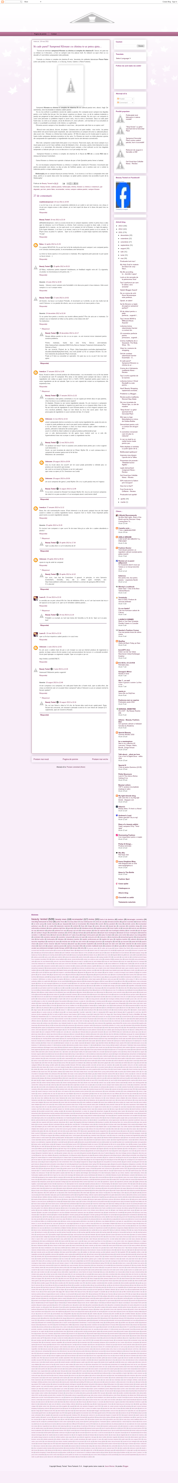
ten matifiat (99, 1005)
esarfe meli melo (58, 1131)
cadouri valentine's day (120, 1060)
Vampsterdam (42, 1016)
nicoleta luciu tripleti (58, 1265)
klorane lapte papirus (96, 1199)
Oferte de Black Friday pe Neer (129, 643)
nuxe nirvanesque (96, 988)
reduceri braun (129, 1351)
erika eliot (48, 1131)
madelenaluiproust (46, 202)
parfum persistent (77, 990)
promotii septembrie (77, 1335)
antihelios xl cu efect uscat (115, 1025)
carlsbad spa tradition (92, 1062)
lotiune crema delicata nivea (137, 1221)
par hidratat (60, 1302)
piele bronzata (134, 990)
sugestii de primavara (88, 1003)
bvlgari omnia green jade (90, 935)
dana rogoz (115, 1109)
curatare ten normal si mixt (65, 966)
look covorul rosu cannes (77, 1219)
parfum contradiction (115, 1305)
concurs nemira (126, 1084)
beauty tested (45, 187)
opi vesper (133, 1294)
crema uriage (35, 1106)
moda (33, 1258)
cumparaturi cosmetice (49, 966)
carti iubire (142, 1062)
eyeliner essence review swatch (40, 1137)
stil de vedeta (49, 926)
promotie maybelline (87, 944)
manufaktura (75, 1236)
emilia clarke (114, 1129)
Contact (54, 34)
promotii (99, 944)
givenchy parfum (117, 1164)
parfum (49, 930)
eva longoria (48, 1135)
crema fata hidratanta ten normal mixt (42, 963)
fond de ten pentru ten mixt (90, 1146)
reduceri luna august (95, 1355)
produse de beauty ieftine (111, 1324)
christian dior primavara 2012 (52, 1073)
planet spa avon (84, 1316)
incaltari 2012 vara (117, 1179)
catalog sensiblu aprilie (51, 1065)
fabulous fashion (108, 1137)
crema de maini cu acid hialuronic (81, 1095)
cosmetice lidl (108, 959)
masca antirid (65, 1241)
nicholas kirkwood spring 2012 (98, 1263)
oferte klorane (109, 1280)
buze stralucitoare (98, 1054)
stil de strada (76, 1003)
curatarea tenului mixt (103, 1109)
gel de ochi (126, 1159)
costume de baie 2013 (129, 1089)
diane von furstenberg (66, 1117)
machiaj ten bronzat (118, 1232)
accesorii (81, 1016)
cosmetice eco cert (114, 1087)
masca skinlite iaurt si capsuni (75, 1247)
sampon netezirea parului (98, 1001)
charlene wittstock (58, 1071)
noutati (66, 988)
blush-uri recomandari (79, 924)
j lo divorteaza (98, 1188)
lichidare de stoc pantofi (59, 981)
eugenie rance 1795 (37, 1135)
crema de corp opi (99, 1093)
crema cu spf (41, 1093)
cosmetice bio (76, 1087)
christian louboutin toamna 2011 (106, 1073)
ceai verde (116, 957)
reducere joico (74, 1346)
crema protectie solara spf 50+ (114, 1104)
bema (143, 1038)
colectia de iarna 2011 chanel (93, 1080)
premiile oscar (124, 1322)
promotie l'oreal (128, 1329)
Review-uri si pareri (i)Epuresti (126, 562)
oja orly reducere (115, 1285)
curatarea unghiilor (91, 966)
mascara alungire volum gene (136, 1247)
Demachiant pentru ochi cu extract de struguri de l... (129, 426)
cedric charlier (143, 1067)
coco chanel (143, 1078)
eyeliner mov (72, 1137)
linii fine (47, 1217)
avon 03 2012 (68, 1029)
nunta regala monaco (56, 1272)
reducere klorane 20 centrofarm (102, 1346)
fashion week (57, 1142)
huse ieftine (76, 1177)
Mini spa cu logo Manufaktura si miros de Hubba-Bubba (129, 419)
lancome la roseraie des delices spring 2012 (122, 1208)
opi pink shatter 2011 (83, 1294)
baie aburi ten (110, 1034)
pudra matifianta (117, 1338)
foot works (40, 939)
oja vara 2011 (143, 1285)
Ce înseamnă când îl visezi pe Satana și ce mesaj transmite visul (129, 567)
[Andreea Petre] (123, 207)
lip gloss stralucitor (77, 981)
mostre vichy (125, 1258)
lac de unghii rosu (89, 1205)
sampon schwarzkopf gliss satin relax (118, 1001)
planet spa (73, 944)
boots (108, 1049)
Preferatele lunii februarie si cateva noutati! (133, 117)
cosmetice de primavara (99, 1087)
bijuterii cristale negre (93, 1043)
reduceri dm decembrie (97, 1353)
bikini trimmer (104, 1043)
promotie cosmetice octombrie (39, 1329)
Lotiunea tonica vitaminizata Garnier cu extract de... (128, 328)
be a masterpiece (125, 741)
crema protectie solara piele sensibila (93, 1104)
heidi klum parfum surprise (57, 1172)
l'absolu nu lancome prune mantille (41, 1201)
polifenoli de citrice (48, 1318)
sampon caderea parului (79, 189)
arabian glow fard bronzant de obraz (87, 1027)
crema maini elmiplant (37, 1102)
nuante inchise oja (120, 1269)
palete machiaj (123, 1298)
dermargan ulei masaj (105, 1115)
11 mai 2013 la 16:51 (66, 442)
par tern (43, 189)
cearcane (122, 926)
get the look (65, 1164)
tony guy (53, 1007)
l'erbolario (65, 1201)
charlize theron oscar (85, 1071)
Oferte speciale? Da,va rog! (128, 817)
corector (41, 1087)
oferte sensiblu (128, 1280)
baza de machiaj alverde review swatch (49, 1038)
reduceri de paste (84, 1353)
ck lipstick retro (100, 1076)
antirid (35, 952)
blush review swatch (68, 1049)
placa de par (54, 1316)
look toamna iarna (123, 1219)
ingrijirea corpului (36, 1183)
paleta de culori (47, 1298)
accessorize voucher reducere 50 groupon (82, 1018)
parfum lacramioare (70, 1307)
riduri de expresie (100, 930)
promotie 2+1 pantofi (128, 1327)
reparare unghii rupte (82, 1362)
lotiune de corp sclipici (100, 1225)
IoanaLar (42, 371)
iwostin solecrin (62, 1188)
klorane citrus (67, 1199)
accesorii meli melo (36, 950)
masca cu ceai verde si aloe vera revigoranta (121, 1241)
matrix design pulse (112, 985)
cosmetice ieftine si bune (50, 1089)
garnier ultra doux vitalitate (44, 1155)
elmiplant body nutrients (129, 1124)
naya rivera (105, 1261)
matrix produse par (97, 1252)
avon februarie (81, 1032)
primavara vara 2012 (47, 1324)
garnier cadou (118, 1150)
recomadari (96, 1340)
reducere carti (70, 1344)
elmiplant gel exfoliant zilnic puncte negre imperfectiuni (80, 1126)
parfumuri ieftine (76, 1309)
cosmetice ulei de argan (79, 1089)
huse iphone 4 (85, 1177)
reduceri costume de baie (59, 1353)
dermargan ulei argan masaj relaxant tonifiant (84, 1115)
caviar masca (42, 1067)
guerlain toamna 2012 (121, 1168)
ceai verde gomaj (115, 1067)
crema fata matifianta (43, 1098)
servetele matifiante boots (93, 946)
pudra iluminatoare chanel (93, 1338)
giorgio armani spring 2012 (91, 1164)
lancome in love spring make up (72, 1208)
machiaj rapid (84, 1232)
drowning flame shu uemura (120, 1122)
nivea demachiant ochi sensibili (102, 1265)
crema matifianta (87, 963)
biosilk (94, 1045)
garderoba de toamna (94, 1150)
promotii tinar (89, 1335)
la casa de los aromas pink (132, 1203)
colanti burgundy (57, 1080)
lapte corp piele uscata (45, 1212)
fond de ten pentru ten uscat (108, 1146)
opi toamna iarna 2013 (122, 1294)
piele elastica (93, 1313)
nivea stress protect (61, 1267)
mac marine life (136, 1230)
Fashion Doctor (124, 548)
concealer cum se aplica (86, 1084)
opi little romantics (126, 1291)
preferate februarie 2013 (120, 1318)
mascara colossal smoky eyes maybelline (68, 1250)
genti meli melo (140, 1161)
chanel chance (69, 1069)
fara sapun (50, 972)
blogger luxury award (52, 1047)
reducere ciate (94, 1344)
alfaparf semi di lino (82, 950)
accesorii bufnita (91, 1016)
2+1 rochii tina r (137, 1012)
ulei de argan (142, 930)
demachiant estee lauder (118, 1111)
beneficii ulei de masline (75, 1040)
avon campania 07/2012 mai (50, 1032)
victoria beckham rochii (105, 1009)
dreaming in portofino (103, 1122)
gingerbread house (76, 1164)
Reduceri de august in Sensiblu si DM (134, 151)
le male (41, 1214)
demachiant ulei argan (45, 1115)
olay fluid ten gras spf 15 (50, 1287)
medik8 (77, 1254)
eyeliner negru (82, 1137)
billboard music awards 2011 (119, 1043)
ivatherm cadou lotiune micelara (67, 1186)
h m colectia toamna (44, 1170)
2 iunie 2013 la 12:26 (60, 669)
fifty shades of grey (136, 1144)
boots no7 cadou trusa (72, 935)
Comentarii (123, 103)
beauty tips (112, 926)
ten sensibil (131, 930)
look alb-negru (47, 1219)
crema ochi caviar (47, 1104)
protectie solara (110, 1335)
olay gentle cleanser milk (66, 1287)
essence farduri (62, 1133)
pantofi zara (143, 1300)
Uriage (90, 926)
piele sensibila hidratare (128, 1313)
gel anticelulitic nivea (134, 1155)
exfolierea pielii (58, 1135)
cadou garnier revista (80, 1056)
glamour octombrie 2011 (138, 1164)
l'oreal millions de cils (141, 1201)
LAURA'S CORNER (126, 619)
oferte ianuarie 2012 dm (68, 1280)
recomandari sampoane (99, 1342)
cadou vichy (76, 1058)
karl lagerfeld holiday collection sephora (88, 1194)
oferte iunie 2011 (98, 1280)
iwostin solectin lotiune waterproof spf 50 (80, 1188)
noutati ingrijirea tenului (67, 1269)
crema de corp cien (52, 1093)
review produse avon (43, 998)
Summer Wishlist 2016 (126, 734)
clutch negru (68, 1078)
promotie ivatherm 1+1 (104, 1329)
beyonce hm (131, 1040)
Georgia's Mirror (125, 672)
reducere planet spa (71, 1349)
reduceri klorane (71, 1355)
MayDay (121, 641)
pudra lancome (107, 1338)
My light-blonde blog (127, 796)
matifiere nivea (76, 1252)
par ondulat (52, 990)
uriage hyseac (37, 1009)
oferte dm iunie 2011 (66, 1278)
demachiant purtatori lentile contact (128, 1113)
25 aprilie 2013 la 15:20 (54, 525)
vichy (82, 948)
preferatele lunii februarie (99, 1320)
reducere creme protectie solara (126, 1344)
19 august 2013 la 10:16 (67, 702)
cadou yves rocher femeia (107, 1058)
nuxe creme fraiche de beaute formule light (87, 1272)
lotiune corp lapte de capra (119, 1221)
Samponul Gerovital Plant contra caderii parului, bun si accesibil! (135, 140)
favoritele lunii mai (109, 1142)
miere (82, 1256)
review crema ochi (81, 1364)
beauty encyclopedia (78, 955)
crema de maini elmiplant (95, 961)
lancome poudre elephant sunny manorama (63, 1210)
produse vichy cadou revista (63, 1327)
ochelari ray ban (50, 1274)
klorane (141, 939)
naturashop (96, 1261)
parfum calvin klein (80, 1305)
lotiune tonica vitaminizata (40, 1230)
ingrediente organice (108, 1181)
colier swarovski (63, 1084)
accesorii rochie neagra (37, 1018)
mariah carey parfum (62, 1239)
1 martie (86, 1012)
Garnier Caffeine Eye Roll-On (122, 948)
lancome (126, 928)
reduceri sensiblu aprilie (98, 1357)
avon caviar (72, 1032)
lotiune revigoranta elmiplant (121, 1228)
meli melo (83, 1254)
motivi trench (134, 1258)
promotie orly (81, 1331)
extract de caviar (116, 1135)
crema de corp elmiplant (67, 1093)
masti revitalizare (55, 1252)
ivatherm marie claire (37, 1188)
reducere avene (96, 994)
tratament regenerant (90, 1007)
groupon (48, 1168)
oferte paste (118, 1280)
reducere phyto (47, 1349)
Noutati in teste (123, 674)
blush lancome (57, 935)
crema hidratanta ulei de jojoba (94, 1100)
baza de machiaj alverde (52, 955)
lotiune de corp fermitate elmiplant (105, 1223)
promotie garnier (132, 992)
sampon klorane (93, 189)
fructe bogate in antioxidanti (63, 972)
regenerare (91, 996)
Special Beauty (124, 733)
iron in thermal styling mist (105, 1183)
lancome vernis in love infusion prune (88, 1210)
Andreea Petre (120, 181)
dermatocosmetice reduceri (54, 968)
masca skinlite (61, 1247)
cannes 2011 (64, 1062)
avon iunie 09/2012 (111, 1032)
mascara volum (110, 1250)
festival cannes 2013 (74, 1144)
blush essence (69, 1047)
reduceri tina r (81, 996)
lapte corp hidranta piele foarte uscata (123, 1210)
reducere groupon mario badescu (58, 1346)
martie (123, 502)
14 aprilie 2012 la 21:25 (52, 244)
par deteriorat (43, 990)
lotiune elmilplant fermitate (64, 1228)
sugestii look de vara (103, 1003)
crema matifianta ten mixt (115, 963)
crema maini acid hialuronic (125, 1100)
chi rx (143, 1071)
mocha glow (141, 1256)
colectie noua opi (103, 1082)
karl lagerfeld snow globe (108, 1194)
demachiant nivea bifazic (82, 1113)
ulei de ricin (125, 1007)
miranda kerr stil (67, 941)
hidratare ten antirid (103, 1175)
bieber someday (36, 1043)
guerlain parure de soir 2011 (70, 1168)
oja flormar (69, 1285)
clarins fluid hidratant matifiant (121, 1076)
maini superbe (102, 1234)
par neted (99, 1302)
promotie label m (140, 1329)
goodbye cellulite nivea (133, 1166)
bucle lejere (65, 1054)
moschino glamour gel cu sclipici (92, 1258)
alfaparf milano (70, 950)
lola (144, 1217)
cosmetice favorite (126, 1087)
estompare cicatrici (139, 1133)
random (120, 919)
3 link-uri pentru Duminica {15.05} (130, 767)
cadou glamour (93, 1056)
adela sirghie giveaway (138, 1018)
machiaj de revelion (42, 1232)
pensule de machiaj (97, 1311)
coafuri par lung (123, 1078)
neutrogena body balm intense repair (121, 1261)
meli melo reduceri (94, 1254)
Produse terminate (124, 846)
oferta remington (107, 1276)
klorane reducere (109, 1199)
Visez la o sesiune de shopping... (128, 349)
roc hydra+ (60, 998)
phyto (75, 1313)
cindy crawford (35, 1076)
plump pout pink (35, 1318)
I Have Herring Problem (119, 1014)
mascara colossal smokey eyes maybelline (43, 1250)
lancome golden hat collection (39, 1208)
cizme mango (54, 1076)
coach (86, 1078)
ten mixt (127, 946)
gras (42, 1168)
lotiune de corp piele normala (63, 983)
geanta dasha (77, 1155)
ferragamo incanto (61, 1144)
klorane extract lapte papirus (92, 979)
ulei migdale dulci (138, 946)
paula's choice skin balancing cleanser (117, 1309)
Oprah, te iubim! (126, 301)
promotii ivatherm (114, 1333)
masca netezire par (90, 1245)
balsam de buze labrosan (122, 952)
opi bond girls (96, 1289)
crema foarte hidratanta (58, 1098)
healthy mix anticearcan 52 (39, 1172)
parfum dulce (66, 990)
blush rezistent (80, 1049)
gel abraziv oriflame (120, 1155)
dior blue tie (82, 1117)
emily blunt (99, 970)
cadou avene (48, 957)
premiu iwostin (135, 1322)
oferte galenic (35, 1280)
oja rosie (134, 1285)
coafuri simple (134, 1078)
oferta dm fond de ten (134, 1274)
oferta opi (85, 1276)
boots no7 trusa (116, 1049)
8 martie (94, 1014)
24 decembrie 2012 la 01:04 (55, 313)
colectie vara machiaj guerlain (136, 1082)
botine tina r (58, 1051)
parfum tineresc (126, 1307)
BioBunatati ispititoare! (128, 452)
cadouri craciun (37, 1060)
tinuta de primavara (43, 1007)
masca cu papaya (45, 1243)
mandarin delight (43, 1236)
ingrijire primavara (140, 1181)
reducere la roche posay (120, 1346)
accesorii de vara (103, 1016)
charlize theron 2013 (71, 1071)
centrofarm (37, 937)
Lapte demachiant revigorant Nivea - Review (128, 470)
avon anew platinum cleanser (93, 1029)
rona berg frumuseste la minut (41, 922)
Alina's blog (123, 893)
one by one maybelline (117, 1287)
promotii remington (65, 1335)
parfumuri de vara (60, 930)
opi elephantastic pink (136, 1289)
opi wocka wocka (53, 1296)
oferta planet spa (95, 1276)
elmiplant (92, 924)
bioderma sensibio (61, 1045)
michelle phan (41, 1256)
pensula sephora (84, 1311)
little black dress (112, 1217)
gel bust (144, 1155)
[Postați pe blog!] (70, 183)
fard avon (66, 1139)
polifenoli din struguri (61, 1318)
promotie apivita (140, 1327)
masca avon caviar (76, 1241)
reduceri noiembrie (131, 1355)
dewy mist (55, 1117)
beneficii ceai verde (105, 955)
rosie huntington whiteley (116, 930)
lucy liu (114, 1230)
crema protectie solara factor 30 (71, 1104)
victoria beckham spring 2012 (122, 1009)
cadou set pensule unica (52, 1058)
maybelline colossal (133, 985)
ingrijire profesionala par (90, 939)
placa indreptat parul (66, 1316)
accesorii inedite (115, 1016)
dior (76, 1117)
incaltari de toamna (129, 1179)
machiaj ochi (75, 1232)
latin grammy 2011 (130, 1212)
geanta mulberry (99, 1155)
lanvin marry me (105, 1210)
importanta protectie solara (102, 1179)
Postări (122, 99)
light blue (39, 1217)
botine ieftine (35, 1051)
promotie (117, 1327)
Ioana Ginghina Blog (126, 861)
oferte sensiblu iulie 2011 (62, 1283)
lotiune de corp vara (38, 1228)
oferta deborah (121, 1274)
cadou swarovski (66, 1058)
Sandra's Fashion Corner (128, 630)
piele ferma (143, 990)
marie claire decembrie (76, 1239)
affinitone (34, 1021)
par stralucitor (108, 1302)
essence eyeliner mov (49, 1133)
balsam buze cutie (43, 1036)
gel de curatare (37, 1157)
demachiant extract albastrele (136, 1111)
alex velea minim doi (79, 1021)
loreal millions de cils (43, 1221)
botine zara (68, 1051)
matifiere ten (86, 1252)
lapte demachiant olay (97, 1212)
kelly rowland (128, 1197)
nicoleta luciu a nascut (124, 1263)
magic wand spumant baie (77, 1234)
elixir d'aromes (99, 1124)
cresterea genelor (57, 1106)
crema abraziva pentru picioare (80, 1091)
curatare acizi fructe (37, 1109)
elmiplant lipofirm (140, 1126)
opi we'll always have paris (38, 1296)
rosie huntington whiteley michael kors (116, 998)
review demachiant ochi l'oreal (96, 1364)
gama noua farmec (36, 1150)
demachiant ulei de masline (61, 1115)
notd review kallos (97, 1267)
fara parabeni (110, 924)
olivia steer (101, 1287)
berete (99, 1040)
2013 (121, 226)
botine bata (141, 1049)
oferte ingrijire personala (84, 1280)
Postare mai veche (100, 759)
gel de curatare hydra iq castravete (69, 1157)
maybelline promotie (37, 1254)
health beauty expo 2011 (138, 1170)
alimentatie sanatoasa (57, 933)
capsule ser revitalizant (77, 1062)
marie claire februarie (92, 1239)
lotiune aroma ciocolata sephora (72, 1221)
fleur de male (40, 1146)
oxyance (122, 1296)
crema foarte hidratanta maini (76, 1098)
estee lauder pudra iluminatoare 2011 (121, 1133)
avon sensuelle (76, 1034)
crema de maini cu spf (79, 961)
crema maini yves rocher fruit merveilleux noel (67, 963)
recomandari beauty (107, 1340)
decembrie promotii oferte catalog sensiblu (51, 1111)
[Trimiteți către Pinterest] (77, 183)
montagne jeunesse (95, 941)
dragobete (79, 1122)
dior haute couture (141, 1117)
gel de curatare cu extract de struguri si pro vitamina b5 (120, 972)
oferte (143, 1276)
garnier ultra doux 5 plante (101, 1153)
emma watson (132, 1129)
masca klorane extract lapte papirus (60, 1245)
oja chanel (46, 1285)
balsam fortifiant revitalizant (92, 1036)
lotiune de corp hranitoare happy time (128, 1223)
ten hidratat (90, 1005)
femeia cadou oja (38, 1144)
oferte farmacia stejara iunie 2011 (109, 1278)
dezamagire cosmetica (135, 919)
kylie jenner (126, 1199)
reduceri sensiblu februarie (68, 996)
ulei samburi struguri (40, 933)
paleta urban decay (111, 1298)
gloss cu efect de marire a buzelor (65, 1166)
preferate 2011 (107, 1318)
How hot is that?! (126, 486)
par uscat (123, 1302)
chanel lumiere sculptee (119, 1069)
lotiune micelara (78, 1228)
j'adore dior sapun (121, 1188)
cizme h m (45, 1076)
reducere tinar (56, 1351)
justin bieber (41, 1194)
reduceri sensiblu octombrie (84, 1360)
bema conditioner (46, 1040)
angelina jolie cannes (123, 950)
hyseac (94, 1177)
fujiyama (101, 1148)
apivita (88, 933)
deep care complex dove (106, 966)
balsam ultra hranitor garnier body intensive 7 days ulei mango (120, 1036)
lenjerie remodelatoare (131, 1214)
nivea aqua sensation (72, 1265)
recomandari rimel (85, 1342)
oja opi (106, 1285)
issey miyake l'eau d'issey (48, 1186)
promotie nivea (62, 1331)
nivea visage (73, 1267)
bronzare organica (36, 1054)
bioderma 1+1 (35, 1045)
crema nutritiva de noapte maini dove (125, 1102)
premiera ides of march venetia (63, 1322)
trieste (100, 1007)
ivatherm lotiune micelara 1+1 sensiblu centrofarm (131, 1186)
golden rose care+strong (85, 1166)
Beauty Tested (44, 220)
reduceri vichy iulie (122, 1360)
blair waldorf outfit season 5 (120, 1045)
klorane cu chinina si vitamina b (88, 187)
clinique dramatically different (55, 1078)
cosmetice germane (139, 1087)
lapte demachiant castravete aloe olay (78, 1212)
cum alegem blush (82, 1106)
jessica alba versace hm (98, 1192)
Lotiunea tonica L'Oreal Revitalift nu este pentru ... (129, 383)
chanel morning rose (134, 1069)
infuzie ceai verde (95, 1181)
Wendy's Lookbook (126, 587)
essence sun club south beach (77, 1133)
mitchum (42, 930)
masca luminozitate (77, 1245)
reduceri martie (119, 1355)
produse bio (102, 992)
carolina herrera (82, 957)
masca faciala (112, 1243)
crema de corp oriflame (112, 1093)
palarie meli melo (36, 1298)
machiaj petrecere (43, 985)
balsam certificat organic (57, 1036)
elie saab (64, 1124)
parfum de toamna (128, 1305)
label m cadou (51, 1205)
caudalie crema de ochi (128, 1065)
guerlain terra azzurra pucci (104, 1168)
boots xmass (126, 1049)
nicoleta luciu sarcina (139, 1263)
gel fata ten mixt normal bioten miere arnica (64, 1161)
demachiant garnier (127, 937)
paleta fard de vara (74, 1298)
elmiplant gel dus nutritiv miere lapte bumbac (50, 1126)
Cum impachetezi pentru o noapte (130, 837)
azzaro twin (109, 952)
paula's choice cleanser (47, 944)
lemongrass (119, 1214)
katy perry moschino (117, 1197)
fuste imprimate (118, 1148)
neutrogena (108, 941)
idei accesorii (115, 1177)
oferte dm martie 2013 (81, 1278)
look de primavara (91, 1219)
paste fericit (135, 941)
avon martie (122, 1032)
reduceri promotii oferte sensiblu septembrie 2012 (59, 1357)
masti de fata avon (122, 1250)
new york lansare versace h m (62, 1263)
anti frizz (70, 933)
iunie (123, 255)
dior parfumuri (37, 1120)
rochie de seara (69, 998)
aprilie (123, 499)
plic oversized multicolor (131, 1316)
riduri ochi (42, 946)
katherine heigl (98, 1197)
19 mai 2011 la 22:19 (57, 220)
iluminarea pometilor (67, 1179)
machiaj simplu (106, 1232)
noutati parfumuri (95, 1269)
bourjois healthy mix (79, 1051)
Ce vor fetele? (124, 608)
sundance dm (109, 946)
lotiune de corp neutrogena (45, 983)
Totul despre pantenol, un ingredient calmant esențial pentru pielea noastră (130, 552)
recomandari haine (85, 994)
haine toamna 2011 (131, 974)
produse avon (93, 992)
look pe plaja (112, 1219)
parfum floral (60, 921)
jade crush (144, 1188)
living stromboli (136, 1217)
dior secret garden (58, 1120)
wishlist (75, 926)
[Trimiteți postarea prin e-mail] (63, 183)
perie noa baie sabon (111, 1311)
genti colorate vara (129, 1161)
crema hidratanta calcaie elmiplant (115, 1098)
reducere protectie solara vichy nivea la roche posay (110, 1349)
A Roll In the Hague (105, 1014)
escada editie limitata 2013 (73, 1131)
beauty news (60, 919)
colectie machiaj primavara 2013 (71, 1082)
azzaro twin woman (98, 1034)
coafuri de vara (100, 1078)
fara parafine (47, 1139)
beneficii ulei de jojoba (60, 1040)
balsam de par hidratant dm (74, 1036)
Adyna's (121, 807)
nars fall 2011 (87, 1261)
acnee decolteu (116, 1018)
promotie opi (72, 1331)
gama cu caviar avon (139, 1148)
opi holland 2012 (73, 1291)
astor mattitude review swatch (70, 952)
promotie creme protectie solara (116, 992)
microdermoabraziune (53, 1256)
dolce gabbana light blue (57, 928)
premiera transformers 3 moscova (83, 1322)
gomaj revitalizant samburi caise (115, 1166)
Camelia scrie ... (124, 528)
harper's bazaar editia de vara (102, 1170)
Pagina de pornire (40, 34)
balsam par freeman (37, 955)
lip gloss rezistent (68, 1217)
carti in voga (133, 1062)
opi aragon (61, 1289)
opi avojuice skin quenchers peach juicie (78, 1289)
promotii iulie (103, 1333)
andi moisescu (140, 1021)
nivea (120, 924)
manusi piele (84, 1236)
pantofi (51, 1300)
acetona (98, 1018)
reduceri (89, 1351)
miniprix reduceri (109, 1256)
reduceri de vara (41, 996)
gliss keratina (35, 1166)
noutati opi (74, 988)
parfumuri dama (54, 1309)
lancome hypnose (56, 1208)
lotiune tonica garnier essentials (138, 983)
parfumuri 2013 (43, 1309)
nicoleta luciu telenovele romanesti (41, 1265)
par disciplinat (37, 1302)
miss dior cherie (80, 941)
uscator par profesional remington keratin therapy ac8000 (50, 948)
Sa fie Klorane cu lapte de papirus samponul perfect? (129, 306)
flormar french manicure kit (60, 1146)
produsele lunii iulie (107, 1327)
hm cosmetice (59, 1177)
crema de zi (103, 937)
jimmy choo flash (112, 1192)
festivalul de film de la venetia (112, 1144)
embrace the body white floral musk (98, 1129)
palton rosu (133, 1298)
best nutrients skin (109, 1040)
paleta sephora (100, 1298)
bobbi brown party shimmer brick (96, 1049)
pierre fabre (51, 189)
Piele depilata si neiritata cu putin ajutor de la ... (129, 448)
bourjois (137, 955)
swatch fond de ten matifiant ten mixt (69, 1005)
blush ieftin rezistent (124, 1047)
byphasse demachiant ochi (131, 1054)
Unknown (48, 419)
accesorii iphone (126, 1016)
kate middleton (44, 1197)
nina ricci (60, 988)
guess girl (138, 1168)
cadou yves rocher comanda (90, 1058)
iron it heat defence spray (97, 977)
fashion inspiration (46, 1142)
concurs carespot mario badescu (111, 1084)
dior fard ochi (108, 1117)
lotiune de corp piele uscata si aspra (84, 983)
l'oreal (120, 979)
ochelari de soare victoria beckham (135, 1272)
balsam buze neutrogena (108, 933)
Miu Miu (121, 853)
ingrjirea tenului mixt (48, 1183)
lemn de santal (110, 1214)
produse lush (136, 1324)
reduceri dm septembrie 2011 (132, 1353)
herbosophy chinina (69, 187)
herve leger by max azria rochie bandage (61, 1175)
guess (131, 1168)
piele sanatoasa (104, 1313)
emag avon (83, 1129)
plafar (75, 1316)
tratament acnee (63, 1007)
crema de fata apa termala (128, 1093)
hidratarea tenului (87, 928)
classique (42, 1078)
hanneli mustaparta (86, 1170)
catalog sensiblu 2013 (105, 957)
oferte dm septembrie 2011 (111, 988)
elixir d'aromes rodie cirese (113, 1124)
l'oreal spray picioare (84, 1203)
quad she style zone (112, 944)
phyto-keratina (83, 1313)
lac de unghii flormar (62, 1205)
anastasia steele (129, 1021)
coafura (92, 1078)
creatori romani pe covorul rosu (46, 1091)
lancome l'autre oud (102, 1208)
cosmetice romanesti (65, 937)
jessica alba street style (82, 1192)
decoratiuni (69, 1111)
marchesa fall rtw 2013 (97, 1236)
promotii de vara (73, 1333)
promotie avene (130, 924)
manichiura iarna (65, 1236)
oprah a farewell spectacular (68, 1296)
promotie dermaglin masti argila (59, 1329)
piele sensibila (115, 1313)
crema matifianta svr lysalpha (90, 1102)
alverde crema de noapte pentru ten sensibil (102, 950)
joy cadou (121, 1192)
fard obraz (84, 1139)
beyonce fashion (121, 1040)
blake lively (46, 935)
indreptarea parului (45, 1181)
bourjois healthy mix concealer (96, 1051)
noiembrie (125, 238)
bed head (136, 1038)
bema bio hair (35, 1040)
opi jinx (117, 1291)
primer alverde (83, 992)
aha (40, 1021)
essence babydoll (134, 1131)
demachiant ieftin (36, 1113)
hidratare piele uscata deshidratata (85, 1175)
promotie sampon (124, 1331)
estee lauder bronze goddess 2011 (98, 1133)
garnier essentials (128, 921)
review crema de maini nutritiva (64, 1364)
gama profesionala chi (50, 1150)
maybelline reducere (50, 1254)
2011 (121, 232)
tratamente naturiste (63, 926)
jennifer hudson (116, 1190)
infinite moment (83, 1181)
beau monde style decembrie (123, 1038)
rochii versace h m (81, 998)
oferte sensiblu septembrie (128, 1283)
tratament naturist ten (76, 1007)
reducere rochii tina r (133, 1349)
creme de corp (45, 1106)
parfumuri (34, 1309)
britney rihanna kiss (128, 1051)
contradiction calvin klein (140, 1084)
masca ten (90, 1247)
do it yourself (99, 1120)
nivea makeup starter (37, 1267)
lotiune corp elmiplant (104, 1221)
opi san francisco (108, 1294)
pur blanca (137, 1338)
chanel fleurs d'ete (105, 1069)
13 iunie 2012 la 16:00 (53, 282)
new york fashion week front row (46, 988)
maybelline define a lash (138, 1252)
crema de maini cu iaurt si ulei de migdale (104, 1095)
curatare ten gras (50, 1109)
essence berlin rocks (131, 970)
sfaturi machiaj (42, 1003)
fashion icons (35, 1142)
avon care (63, 1032)
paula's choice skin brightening (55, 1311)
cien (118, 1073)
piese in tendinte (44, 1316)
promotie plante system (94, 1331)
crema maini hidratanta (52, 1102)
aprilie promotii (70, 1027)
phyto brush (124, 990)
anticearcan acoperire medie (85, 1025)
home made (62, 977)
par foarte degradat (48, 1302)
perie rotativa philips (136, 1311)
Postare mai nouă (41, 759)
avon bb (127, 1029)
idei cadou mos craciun (127, 1177)
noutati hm (34, 1269)
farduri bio (92, 1139)
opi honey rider (84, 1291)
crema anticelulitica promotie (113, 1091)
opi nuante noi (57, 1294)
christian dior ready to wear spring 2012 (74, 1073)
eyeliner (142, 1135)
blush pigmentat (35, 1049)
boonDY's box (124, 650)
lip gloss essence (56, 1217)
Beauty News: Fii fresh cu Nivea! (130, 809)
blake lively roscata (135, 1045)
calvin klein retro (46, 1062)
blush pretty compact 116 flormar (52, 1049)
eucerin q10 (41, 972)
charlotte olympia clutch (132, 1071)
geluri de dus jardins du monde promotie (110, 1161)
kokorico (118, 1199)
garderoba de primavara (79, 1150)
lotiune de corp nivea (46, 1225)
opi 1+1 (53, 1289)
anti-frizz (63, 1025)
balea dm (118, 1034)
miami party (131, 1254)
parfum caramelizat (93, 1305)
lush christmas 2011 (123, 1230)
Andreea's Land (124, 815)
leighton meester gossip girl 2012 (94, 1214)
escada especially (88, 1131)
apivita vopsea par (43, 1027)
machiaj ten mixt (130, 1232)
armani (106, 1027)
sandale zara (134, 1001)
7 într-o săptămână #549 (126, 530)
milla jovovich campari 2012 (94, 1256)
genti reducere (35, 1164)
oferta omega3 (76, 1276)
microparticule (65, 1256)
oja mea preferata (97, 1285)
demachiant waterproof (37, 968)
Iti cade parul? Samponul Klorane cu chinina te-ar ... (129, 363)
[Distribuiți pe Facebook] (75, 183)
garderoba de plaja (64, 1150)
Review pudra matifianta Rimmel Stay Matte (129, 398)
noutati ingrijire (54, 1269)
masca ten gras (99, 1247)
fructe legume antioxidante (89, 1148)
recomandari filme (36, 1342)
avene (97, 926)
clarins (109, 1076)
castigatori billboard (36, 1065)
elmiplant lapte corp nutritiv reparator (122, 1126)
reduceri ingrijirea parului (58, 1355)
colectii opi (54, 1084)
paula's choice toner (72, 1311)
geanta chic (67, 1155)
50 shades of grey (84, 1014)
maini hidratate (91, 1234)
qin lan (145, 1338)
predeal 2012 (97, 1318)
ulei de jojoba (116, 1007)
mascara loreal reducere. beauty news (93, 1250)
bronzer (46, 1054)
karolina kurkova (121, 1194)
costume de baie (116, 1089)
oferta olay (66, 1276)
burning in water (74, 1054)
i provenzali (101, 1177)
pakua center (141, 1296)
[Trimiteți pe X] (72, 183)
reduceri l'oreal (82, 1355)
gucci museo (56, 1168)
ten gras (119, 946)
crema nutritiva (128, 963)
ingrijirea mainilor (122, 939)
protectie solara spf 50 (37, 1338)
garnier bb (82, 972)
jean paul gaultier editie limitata (54, 1190)
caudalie (117, 1065)
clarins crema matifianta (58, 959)
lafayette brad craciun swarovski (123, 1205)
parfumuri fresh (88, 990)
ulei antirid (107, 1007)
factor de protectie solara (132, 1137)
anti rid (49, 1025)
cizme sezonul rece (79, 1076)
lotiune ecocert (51, 1228)
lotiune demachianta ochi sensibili (105, 983)
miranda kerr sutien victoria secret (125, 1256)
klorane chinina (141, 921)
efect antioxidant (55, 1124)
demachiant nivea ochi (98, 1113)
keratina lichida (37, 1199)
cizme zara (91, 1076)
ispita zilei (135, 1183)
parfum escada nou (37, 1307)
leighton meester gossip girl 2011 (74, 1214)
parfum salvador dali (114, 1307)
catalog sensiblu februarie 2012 (70, 1065)
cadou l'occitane (106, 935)
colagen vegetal (45, 1080)
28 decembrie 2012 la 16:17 (69, 333)
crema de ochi (92, 937)
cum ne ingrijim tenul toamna (98, 1106)
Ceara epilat (123, 884)
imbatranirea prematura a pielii (84, 1179)
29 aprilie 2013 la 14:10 (67, 574)
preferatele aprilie (85, 1320)
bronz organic (141, 1051)
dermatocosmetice (113, 921)
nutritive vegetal (68, 1272)
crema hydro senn (110, 1100)
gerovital (71, 928)
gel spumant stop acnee (58, 974)
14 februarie (119, 1012)
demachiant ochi (111, 1113)
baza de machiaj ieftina (81, 1038)
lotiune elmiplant (122, 983)
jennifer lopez (126, 1190)
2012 (121, 229)
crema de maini (80, 937)
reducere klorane (85, 1346)
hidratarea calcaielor (129, 1175)
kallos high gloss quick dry (54, 1194)
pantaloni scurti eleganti (40, 1300)
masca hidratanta (123, 1243)
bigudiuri (115, 955)
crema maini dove (140, 1100)
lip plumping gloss (80, 1217)
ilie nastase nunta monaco (52, 1179)
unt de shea (143, 1007)
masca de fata (64, 985)
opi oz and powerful (68, 1294)
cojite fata (36, 1080)
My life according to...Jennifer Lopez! (128, 273)
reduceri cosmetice (44, 1353)
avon (104, 926)
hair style (76, 1170)
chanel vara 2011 (45, 1071)
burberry (144, 955)
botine (134, 1049)
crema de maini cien (64, 1095)
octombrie (125, 242)
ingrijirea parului (101, 928)
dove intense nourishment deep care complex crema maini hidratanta (96, 968)
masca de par (56, 1243)
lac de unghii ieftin (45, 981)
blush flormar (113, 1047)
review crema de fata (48, 1364)
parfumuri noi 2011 (100, 990)
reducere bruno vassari (58, 1344)
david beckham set (137, 1109)
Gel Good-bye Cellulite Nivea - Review (134, 163)
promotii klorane (135, 1333)
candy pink (56, 1062)
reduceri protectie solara (82, 1357)
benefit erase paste (89, 1040)
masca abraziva (136, 1239)
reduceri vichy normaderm (137, 1360)
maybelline (123, 985)
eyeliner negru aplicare (95, 1137)
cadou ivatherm (58, 957)
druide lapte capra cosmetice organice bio (129, 968)
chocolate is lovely (36, 1073)
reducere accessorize (133, 1342)
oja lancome (125, 941)
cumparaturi (129, 1106)
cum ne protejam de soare (116, 1106)
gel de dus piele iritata (80, 1159)
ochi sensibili (88, 1274)
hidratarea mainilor (73, 939)
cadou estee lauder (66, 1056)
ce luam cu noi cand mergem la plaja (59, 1067)
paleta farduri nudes (87, 1298)
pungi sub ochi (74, 930)
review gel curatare (135, 996)
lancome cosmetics (139, 1205)
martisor (116, 1239)
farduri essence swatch (103, 1139)
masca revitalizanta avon (48, 1247)
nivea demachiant (86, 1265)
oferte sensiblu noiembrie (95, 1283)
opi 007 (47, 1289)
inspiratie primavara (90, 1183)
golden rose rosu (99, 1166)
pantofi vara (134, 1300)
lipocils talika (90, 1217)
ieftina (41, 1179)
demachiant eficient (139, 966)
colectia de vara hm (109, 1080)
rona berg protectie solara (96, 998)
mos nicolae (64, 1258)
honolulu (68, 1177)
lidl (69, 981)
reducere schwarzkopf (43, 1351)
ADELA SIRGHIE (125, 537)
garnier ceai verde (129, 1150)
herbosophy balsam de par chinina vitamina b (117, 1172)
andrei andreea (87, 1023)
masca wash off (110, 1247)
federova (122, 576)
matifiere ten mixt (100, 985)
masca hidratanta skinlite (40, 1245)
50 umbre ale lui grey (106, 948)
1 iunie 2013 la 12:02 (54, 647)
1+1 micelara (99, 1012)
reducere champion (82, 1344)
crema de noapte (125, 961)
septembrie (125, 245)
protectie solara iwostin (123, 1335)
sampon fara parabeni (61, 1001)
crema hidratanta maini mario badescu (53, 1100)
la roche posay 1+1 (129, 979)
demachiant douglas (102, 1111)
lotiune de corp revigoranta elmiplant (81, 1225)
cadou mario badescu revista (136, 1056)
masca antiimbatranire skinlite (50, 1241)
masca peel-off (113, 1245)
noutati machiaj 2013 (82, 1269)
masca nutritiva (102, 1245)
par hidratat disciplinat (71, 1302)
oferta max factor (44, 1276)
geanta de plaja (87, 1155)
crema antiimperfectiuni (129, 1091)
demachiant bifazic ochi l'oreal (123, 966)
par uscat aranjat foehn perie (136, 1302)
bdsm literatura (95, 1038)
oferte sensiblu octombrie (111, 1283)
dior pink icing (47, 1120)
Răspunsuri (46, 329)
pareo (59, 990)
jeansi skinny (95, 1190)
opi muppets (47, 1294)
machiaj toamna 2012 (43, 1234)
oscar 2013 (97, 1296)
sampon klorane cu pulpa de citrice (79, 1001)
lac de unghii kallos (76, 1205)
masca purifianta (136, 1245)
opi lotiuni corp (138, 1291)
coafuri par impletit (112, 1078)
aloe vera (99, 1021)
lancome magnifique (38, 941)
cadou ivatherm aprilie (105, 1056)
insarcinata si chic (62, 1183)
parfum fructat (59, 1307)
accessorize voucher (62, 1018)
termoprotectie (132, 1005)
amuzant (106, 1021)
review (67, 189)
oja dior (53, 1285)
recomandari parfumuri (71, 1342)
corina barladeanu (50, 1087)
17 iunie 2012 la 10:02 (61, 298)
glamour (126, 1164)
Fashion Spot (124, 879)
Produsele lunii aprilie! (128, 495)
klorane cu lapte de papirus (74, 979)
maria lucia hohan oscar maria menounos (117, 1236)
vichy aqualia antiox (75, 1009)
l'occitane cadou (74, 1201)
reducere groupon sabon (132, 994)
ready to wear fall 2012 (84, 1340)
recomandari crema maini (137, 1340)
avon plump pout (65, 1034)
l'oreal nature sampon (39, 1203)
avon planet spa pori (98, 952)
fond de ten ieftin (75, 1146)
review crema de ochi (122, 996)
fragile (50, 1148)
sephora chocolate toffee (75, 946)
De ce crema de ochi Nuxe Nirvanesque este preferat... (128, 295)
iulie (122, 252)
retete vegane (94, 1362)
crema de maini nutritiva (125, 1095)
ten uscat (107, 1005)
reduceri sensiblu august (114, 1357)
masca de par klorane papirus (70, 1243)
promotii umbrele (99, 1335)
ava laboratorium (140, 1027)
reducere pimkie (58, 1349)
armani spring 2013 (116, 1027)
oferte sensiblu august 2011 (44, 1283)
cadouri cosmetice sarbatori (139, 1058)
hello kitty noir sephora (74, 1172)
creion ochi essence (63, 1091)
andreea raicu (47, 1023)
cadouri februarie (80, 1060)
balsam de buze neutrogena (128, 933)
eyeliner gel (54, 1137)
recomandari (60, 189)
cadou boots (55, 1056)
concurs (97, 1084)
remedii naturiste (100, 996)
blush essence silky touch (82, 1047)
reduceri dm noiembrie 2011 (113, 1353)
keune (46, 1199)
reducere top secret (67, 1351)
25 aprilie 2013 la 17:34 (67, 543)
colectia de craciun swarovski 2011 (73, 1080)
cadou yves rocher (120, 935)
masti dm (131, 1250)
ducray (132, 1122)
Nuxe (83, 926)
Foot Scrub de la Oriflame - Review (128, 490)
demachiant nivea (68, 1113)
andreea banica (35, 1023)
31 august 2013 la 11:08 (67, 489)
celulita (35, 1069)
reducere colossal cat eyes (107, 1344)
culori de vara (138, 963)
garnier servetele (87, 1153)
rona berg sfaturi (72, 921)
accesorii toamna (49, 950)
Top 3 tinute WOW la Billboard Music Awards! (128, 321)
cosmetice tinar (118, 959)
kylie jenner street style (138, 1199)
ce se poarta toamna (103, 1067)
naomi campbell (76, 1261)
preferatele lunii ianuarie (115, 1320)
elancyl (40, 970)
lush (34, 985)
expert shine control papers (73, 1135)
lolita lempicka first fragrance (92, 981)
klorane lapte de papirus (80, 1199)
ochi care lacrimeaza (76, 1274)
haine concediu (57, 1170)
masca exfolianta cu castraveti (97, 1243)
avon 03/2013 (79, 1029)
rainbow (64, 1340)
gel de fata (106, 1159)
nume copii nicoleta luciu (40, 1272)
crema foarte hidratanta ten (95, 1098)
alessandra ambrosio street (62, 1021)
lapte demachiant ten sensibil (114, 1212)
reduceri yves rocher (37, 1362)
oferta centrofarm (110, 1274)
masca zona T (121, 1247)
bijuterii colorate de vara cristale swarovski (72, 1043)
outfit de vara (113, 1296)
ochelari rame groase (37, 1274)
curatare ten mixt (62, 1109)
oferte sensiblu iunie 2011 (78, 1283)
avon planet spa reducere (51, 1034)
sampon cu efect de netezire (44, 1001)
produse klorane (125, 1324)
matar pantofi (66, 1252)
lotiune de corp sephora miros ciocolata (119, 1225)
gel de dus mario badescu (64, 1159)
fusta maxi (109, 1148)
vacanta (46, 1009)
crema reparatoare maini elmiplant (135, 1104)
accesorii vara (60, 950)
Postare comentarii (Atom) (76, 767)
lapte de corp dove (59, 1212)
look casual (105, 981)
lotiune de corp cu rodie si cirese (84, 1223)
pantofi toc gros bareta (107, 1300)
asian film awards (128, 1027)
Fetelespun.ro (124, 888)
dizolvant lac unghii (69, 968)
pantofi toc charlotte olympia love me (89, 1300)
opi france (45, 1291)
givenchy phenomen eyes (103, 974)
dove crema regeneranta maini (114, 1120)
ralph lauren (71, 1340)
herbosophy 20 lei (96, 1172)
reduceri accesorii (99, 1351)
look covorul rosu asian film (60, 1219)
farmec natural (128, 1139)
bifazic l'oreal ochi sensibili (50, 1043)
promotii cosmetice (61, 1333)
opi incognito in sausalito (98, 1291)
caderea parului (56, 187)
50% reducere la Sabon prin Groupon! (129, 482)
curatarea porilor (79, 966)
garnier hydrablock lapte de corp (47, 1153)
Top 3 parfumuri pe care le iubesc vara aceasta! (129, 285)
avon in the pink (85, 952)
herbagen (86, 1172)
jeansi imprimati (85, 1190)
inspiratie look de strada (75, 1183)
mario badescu (54, 985)
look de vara (135, 928)
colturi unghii (73, 1084)
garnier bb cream (107, 1150)
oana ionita (105, 1272)
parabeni (33, 1305)
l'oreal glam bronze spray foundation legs (121, 1201)
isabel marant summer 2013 (123, 1183)
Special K (122, 765)
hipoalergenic (53, 977)
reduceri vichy (111, 1360)
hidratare (61, 939)
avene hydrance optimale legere (53, 1029)
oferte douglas (94, 1278)
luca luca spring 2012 (103, 1230)
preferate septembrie (58, 1320)
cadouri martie (91, 1060)
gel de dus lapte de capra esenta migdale (43, 1159)
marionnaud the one (106, 1239)
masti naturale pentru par (40, 1252)
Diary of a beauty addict (128, 824)
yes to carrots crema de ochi (47, 1012)
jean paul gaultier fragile (72, 1190)
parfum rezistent (101, 1307)
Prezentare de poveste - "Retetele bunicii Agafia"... (129, 463)
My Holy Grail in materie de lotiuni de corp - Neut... (129, 267)
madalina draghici (56, 1234)
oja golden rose (78, 1285)
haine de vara (68, 1170)
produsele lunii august (93, 1327)
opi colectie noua (123, 1289)
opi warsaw (142, 1294)
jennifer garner (105, 1190)
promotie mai (52, 1331)
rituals (53, 998)
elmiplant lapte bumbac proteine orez (84, 970)
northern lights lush (84, 1267)
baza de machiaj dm (67, 1038)
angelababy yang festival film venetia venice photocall (120, 1023)
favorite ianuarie (84, 1142)
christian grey (91, 1073)
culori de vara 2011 (69, 1106)
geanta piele (109, 1155)
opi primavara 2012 (96, 1294)
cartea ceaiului (115, 1062)
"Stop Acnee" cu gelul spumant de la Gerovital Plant (135, 129)
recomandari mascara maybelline (53, 1342)
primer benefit (59, 1324)
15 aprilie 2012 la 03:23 (61, 266)
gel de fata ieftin (115, 1159)
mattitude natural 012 (111, 1252)
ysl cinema (60, 1012)
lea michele (48, 1214)
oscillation (105, 1296)
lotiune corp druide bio (89, 1221)
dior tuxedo (69, 1120)
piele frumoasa (62, 944)
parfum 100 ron (58, 1305)
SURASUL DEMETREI (127, 709)
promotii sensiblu (41, 994)
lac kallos (98, 1205)
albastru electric (48, 1021)
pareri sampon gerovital (45, 1305)
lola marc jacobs (35, 1219)
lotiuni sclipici (67, 1230)
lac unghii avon (107, 1205)
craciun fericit (128, 959)
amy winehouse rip (116, 1021)
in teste (70, 977)
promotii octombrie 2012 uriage (49, 1335)
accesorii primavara (139, 1016)
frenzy (56, 1148)
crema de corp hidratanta (44, 961)
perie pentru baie (124, 1311)
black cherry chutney (104, 1045)
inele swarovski (72, 1181)
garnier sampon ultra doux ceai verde (69, 1153)
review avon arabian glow (128, 1362)
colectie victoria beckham (74, 959)
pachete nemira (130, 1296)
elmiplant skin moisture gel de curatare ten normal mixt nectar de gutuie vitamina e (54, 1129)
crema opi (57, 1104)
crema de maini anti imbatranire (47, 1095)
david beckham (125, 1109)
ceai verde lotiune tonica (130, 1067)
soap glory (52, 1003)
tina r (34, 1007)
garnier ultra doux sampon (95, 972)
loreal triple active (56, 1221)
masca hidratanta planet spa (78, 985)
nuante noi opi (132, 1269)
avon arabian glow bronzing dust (113, 1029)
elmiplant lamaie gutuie (64, 970)
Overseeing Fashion (126, 835)
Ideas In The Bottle (126, 872)
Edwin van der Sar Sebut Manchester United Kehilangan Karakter (129, 654)
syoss (83, 1005)
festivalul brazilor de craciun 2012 (91, 1144)
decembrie (125, 235)
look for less (114, 981)
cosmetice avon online (64, 1087)
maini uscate (111, 1234)
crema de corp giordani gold (84, 1093)
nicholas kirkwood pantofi (81, 1263)
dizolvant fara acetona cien (82, 1120)
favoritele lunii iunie (96, 1142)
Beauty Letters (124, 785)
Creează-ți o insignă (122, 209)
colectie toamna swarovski (118, 1082)
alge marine (90, 1021)
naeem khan (66, 1261)
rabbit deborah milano (53, 1340)
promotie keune (117, 1329)
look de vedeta (102, 1219)
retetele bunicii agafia (106, 1362)
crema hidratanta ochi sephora (74, 1100)
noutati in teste (44, 1269)
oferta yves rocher (119, 1276)
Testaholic (122, 598)
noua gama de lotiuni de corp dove (114, 1267)
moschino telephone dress (111, 1258)
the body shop (142, 1005)
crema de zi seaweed (139, 961)
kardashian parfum (69, 1194)
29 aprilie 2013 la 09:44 (55, 559)
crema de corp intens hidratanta (62, 961)
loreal (128, 981)
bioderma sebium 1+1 (48, 1045)
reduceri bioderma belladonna (114, 1351)
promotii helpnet (93, 1333)
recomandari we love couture (116, 1342)
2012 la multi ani (54, 1014)
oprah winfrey (81, 1296)
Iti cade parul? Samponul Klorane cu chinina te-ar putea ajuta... (68, 46)
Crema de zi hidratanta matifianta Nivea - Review (129, 370)
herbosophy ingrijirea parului (39, 1175)
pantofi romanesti (72, 1300)
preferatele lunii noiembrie (44, 1322)
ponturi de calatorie (74, 1318)
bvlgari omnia (118, 1054)
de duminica (114, 937)
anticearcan (71, 1025)
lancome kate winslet (89, 1208)
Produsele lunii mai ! (128, 261)
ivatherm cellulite (82, 1186)
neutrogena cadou (139, 1261)
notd (116, 941)
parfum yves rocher (139, 1307)
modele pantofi (41, 1258)
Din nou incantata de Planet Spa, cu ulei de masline (129, 404)
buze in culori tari (86, 1054)
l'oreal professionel (71, 1203)
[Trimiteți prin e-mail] (68, 183)
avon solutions (87, 1034)
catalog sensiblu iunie (87, 1065)
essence (124, 1131)
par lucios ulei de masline (87, 1302)
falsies (40, 1139)
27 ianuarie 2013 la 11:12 (55, 507)
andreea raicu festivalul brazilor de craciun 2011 (67, 1023)
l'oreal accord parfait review (100, 1201)
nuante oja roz (142, 1269)
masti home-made (142, 1250)
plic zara (142, 1316)
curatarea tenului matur (88, 1109)
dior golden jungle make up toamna (124, 1117)
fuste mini (127, 1148)
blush (61, 1047)
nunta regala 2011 (84, 988)
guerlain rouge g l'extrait (88, 1168)
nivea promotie (50, 1267)
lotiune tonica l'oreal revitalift (139, 1228)
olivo (107, 1287)
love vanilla (92, 1230)
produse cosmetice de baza (94, 1324)
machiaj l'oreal (65, 1232)
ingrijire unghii (78, 977)
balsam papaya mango (138, 952)
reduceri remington (53, 996)
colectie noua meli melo (89, 1082)
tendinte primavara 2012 (119, 1005)
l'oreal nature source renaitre (56, 1203)
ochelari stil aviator (62, 1274)
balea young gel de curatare (131, 1034)
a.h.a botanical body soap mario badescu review (62, 1016)
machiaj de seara (53, 941)
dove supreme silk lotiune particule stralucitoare (52, 1122)
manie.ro (122, 691)
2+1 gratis (127, 1012)
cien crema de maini (139, 1073)
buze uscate (108, 1054)
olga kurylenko (79, 1287)
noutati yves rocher (107, 1269)
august (123, 248)
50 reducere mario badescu (69, 1014)
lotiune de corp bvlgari (67, 1223)
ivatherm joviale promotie (108, 1186)
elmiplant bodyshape (50, 970)
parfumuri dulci (65, 1309)
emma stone (123, 1129)
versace (75, 948)
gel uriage (94, 1161)
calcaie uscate (133, 1060)
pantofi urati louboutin (122, 1300)
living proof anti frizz (124, 1217)
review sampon (86, 930)
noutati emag (141, 1267)
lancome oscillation (43, 1210)
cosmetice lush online (65, 1089)
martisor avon (125, 1239)
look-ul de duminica (107, 919)
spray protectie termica (63, 1003)
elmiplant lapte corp (104, 1126)
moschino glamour (76, 1258)
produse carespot (79, 1324)
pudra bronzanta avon (77, 1338)
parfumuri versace (88, 1309)
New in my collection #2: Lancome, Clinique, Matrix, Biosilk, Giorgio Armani (127, 745)
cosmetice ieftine (36, 1089)
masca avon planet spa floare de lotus (95, 1241)
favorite (65, 1142)
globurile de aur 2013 (47, 1166)
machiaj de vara (54, 1232)
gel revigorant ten (84, 1161)
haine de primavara (118, 974)
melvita (103, 1254)
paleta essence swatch (60, 1298)
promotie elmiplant (75, 1329)
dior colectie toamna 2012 (95, 1117)
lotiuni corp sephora (55, 1230)
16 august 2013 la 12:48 (54, 682)
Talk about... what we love (129, 754)
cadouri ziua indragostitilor (138, 935)
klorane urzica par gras (109, 979)
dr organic (71, 1122)
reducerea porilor (80, 1351)
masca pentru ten (124, 1245)
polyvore (74, 992)
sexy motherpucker (86, 921)
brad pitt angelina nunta (114, 1051)
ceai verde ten (126, 957)
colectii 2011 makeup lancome (39, 1084)
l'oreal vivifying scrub (116, 1203)
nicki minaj (112, 1263)
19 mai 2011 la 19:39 (61, 202)
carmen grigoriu (104, 1062)
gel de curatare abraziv (50, 1157)
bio (130, 1043)
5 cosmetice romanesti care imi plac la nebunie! (128, 434)
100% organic (109, 1012)
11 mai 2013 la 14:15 (60, 419)
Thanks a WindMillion (135, 1014)
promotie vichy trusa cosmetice (45, 1333)
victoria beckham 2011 (90, 1009)
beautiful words (65, 955)
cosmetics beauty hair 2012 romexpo (99, 1089)
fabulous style (119, 1137)
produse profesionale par (46, 1327)
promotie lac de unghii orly (38, 1331)
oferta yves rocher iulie (132, 1276)
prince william (68, 1324)
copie (34, 1087)
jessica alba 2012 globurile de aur (48, 1192)
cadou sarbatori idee (37, 1058)
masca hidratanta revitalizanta (138, 1243)
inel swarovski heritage (59, 1181)
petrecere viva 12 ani (113, 990)
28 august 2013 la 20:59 (61, 461)
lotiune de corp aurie (52, 1223)
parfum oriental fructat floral (86, 1307)
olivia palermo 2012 (90, 1287)
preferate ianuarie (134, 1318)
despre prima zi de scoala (43, 1117)
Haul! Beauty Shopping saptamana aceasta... (129, 389)
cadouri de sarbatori (70, 957)
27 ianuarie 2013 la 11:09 (55, 371)
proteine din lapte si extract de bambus (57, 1338)
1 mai (80, 1012)
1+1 (92, 1012)
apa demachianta (44, 952)
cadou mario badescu (120, 1056)
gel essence (46, 1161)
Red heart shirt (123, 855)
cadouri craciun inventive (66, 1060)
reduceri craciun (72, 1353)
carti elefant (124, 1062)
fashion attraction (140, 1139)
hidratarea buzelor (116, 1175)
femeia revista (49, 1144)
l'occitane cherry (85, 1201)
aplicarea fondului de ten (57, 1027)
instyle (86, 977)
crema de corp (100, 921)
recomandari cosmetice (70, 994)
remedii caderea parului (51, 1362)
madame (65, 1234)
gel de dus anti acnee (126, 1157)
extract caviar (106, 1135)
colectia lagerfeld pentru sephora (126, 1080)
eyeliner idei (63, 1137)
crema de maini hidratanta (111, 961)
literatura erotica (100, 1217)
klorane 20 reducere (55, 1199)
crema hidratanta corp (134, 1098)
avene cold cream (36, 1029)
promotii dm (83, 1333)
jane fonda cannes (38, 1190)
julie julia (137, 1192)
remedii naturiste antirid (67, 1362)
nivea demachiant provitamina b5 (122, 1265)
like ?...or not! (124, 680)
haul (77, 928)
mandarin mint (54, 1236)
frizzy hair (76, 1148)
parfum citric (104, 1305)
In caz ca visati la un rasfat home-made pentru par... (128, 441)
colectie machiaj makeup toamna (51, 1082)
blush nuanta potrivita (138, 1047)
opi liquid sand (136, 988)
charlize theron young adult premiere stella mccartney (108, 1071)
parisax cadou (99, 1309)
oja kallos (87, 1285)
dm (93, 1120)
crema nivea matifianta (107, 1102)
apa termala (79, 933)
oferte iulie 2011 (125, 988)
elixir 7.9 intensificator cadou (85, 1124)
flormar (48, 1146)
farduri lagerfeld (117, 1139)
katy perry (107, 1197)
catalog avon (93, 957)
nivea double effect (139, 1265)
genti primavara (71, 974)
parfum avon (69, 1305)
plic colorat (120, 1316)
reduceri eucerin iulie (43, 1355)
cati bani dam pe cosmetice (104, 1065)
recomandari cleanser (122, 1340)
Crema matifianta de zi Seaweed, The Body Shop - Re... (128, 343)
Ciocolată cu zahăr (126, 897)
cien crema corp (126, 1073)
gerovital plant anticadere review (51, 1164)
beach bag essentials (107, 1038)
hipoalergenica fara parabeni (45, 1177)
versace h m (64, 1009)
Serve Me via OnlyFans (126, 693)
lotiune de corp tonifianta (140, 1225)
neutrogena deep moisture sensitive (41, 1263)
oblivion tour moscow (117, 1272)
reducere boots (107, 994)
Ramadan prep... (124, 665)
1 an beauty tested (71, 1012)
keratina (144, 1197)
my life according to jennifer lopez (50, 1261)
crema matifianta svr (99, 963)
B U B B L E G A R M (126, 663)
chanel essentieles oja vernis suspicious (86, 1069)
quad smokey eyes (38, 1340)
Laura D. (42, 597)
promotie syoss (135, 1331)
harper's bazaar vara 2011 (120, 1170)
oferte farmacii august (138, 1278)
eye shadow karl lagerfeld (131, 1135)
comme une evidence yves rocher (92, 959)
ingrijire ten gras (107, 939)
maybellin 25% (124, 1252)
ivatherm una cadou (50, 1188)
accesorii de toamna (139, 948)
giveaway (91, 974)
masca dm (83, 1243)
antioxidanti (137, 1025)
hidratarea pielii (43, 977)
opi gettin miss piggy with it (58, 1291)
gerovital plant (82, 974)
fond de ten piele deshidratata (128, 1146)
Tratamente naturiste (126, 902)
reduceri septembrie (99, 1360)
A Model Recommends (127, 515)
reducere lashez (134, 1346)
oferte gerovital (55, 1280)
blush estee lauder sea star (99, 1047)
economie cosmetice (43, 1124)
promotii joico (125, 1333)
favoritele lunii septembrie (139, 1142)
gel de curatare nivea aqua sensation (91, 1157)
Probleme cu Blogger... (129, 394)
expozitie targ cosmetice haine (91, 1135)
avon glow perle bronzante (95, 1032)
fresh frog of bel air (66, 1148)
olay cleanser (37, 1287)
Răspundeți (43, 212)
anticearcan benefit (100, 1025)
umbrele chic (133, 1007)
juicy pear (129, 1192)
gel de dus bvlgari (140, 1157)
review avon (110, 996)
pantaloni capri (142, 1298)
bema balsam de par (91, 955)
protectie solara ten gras (55, 994)
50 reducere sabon (92, 948)
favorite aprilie (73, 1142)
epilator (41, 1131)
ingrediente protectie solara (124, 1181)
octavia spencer (98, 1274)
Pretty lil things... (125, 844)
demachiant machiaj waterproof (52, 1113)
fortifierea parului (42, 1148)
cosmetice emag (133, 926)
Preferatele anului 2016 (126, 702)
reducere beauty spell (43, 1344)
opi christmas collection (108, 1289)
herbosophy (51, 939)
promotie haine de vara (89, 1329)
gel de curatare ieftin (43, 974)
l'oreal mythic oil (115, 928)
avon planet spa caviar (134, 1032)
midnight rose (75, 1256)
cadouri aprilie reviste (123, 1058)
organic (90, 1296)
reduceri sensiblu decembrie (132, 1357)
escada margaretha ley (101, 1131)
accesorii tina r (51, 1018)
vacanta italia (54, 1009)
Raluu (41, 244)
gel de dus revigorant (95, 1159)
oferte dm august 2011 (37, 1278)
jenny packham (136, 1190)
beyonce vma (141, 1040)
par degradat (64, 924)
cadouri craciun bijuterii (50, 1060)
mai (122, 258)
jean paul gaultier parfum (114, 977)
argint (100, 1027)
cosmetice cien (87, 1087)
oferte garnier (45, 1280)
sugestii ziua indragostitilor (118, 1003)
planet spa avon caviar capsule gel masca (102, 1316)
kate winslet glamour (85, 1197)
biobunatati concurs (139, 1043)
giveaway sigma (106, 1164)
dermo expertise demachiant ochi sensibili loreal (127, 1115)
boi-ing (122, 955)
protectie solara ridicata (138, 1335)
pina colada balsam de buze (50, 992)
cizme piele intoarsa (66, 1076)
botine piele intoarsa (47, 1051)
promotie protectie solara (110, 1331)
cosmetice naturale (49, 937)
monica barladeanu (53, 1258)
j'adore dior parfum (109, 1188)
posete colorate (86, 1318)
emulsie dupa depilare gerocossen (114, 970)
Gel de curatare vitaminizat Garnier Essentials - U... (128, 356)
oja (138, 1283)
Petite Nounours (125, 774)
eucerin (100, 924)
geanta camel (58, 1155)
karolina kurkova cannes (135, 1194)
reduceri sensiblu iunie (67, 1360)
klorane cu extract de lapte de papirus (52, 979)
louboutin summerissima (80, 1230)
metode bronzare (121, 1254)
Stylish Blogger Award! (128, 290)
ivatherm (133, 939)
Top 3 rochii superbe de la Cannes (129, 377)
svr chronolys (52, 1005)
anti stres (56, 1025)
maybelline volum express (65, 1254)
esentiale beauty (115, 1131)
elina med (72, 1124)
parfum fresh (48, 1307)
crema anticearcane (96, 1091)
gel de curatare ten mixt (111, 1157)
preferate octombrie (45, 1320)
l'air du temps (56, 1201)
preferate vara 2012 (72, 1320)
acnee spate (126, 1018)
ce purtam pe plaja (77, 1067)
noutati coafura (130, 1267)
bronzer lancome (55, 1054)
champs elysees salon (56, 1069)
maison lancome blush (123, 1234)
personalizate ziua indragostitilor (62, 1313)
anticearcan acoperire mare (139, 950)
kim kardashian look (128, 977)
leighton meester (58, 1214)
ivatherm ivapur (94, 1186)
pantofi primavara (60, 1300)
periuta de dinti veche (44, 1313)
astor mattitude (55, 952)
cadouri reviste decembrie (104, 1060)
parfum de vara (140, 1305)
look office (122, 981)
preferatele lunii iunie (130, 1320)
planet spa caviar (65, 992)
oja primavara (126, 1285)
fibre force (125, 1144)
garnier (75, 972)
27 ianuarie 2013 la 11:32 (68, 395)
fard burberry (75, 1139)
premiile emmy (99, 1322)
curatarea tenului (74, 1109)
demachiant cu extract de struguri (84, 1111)
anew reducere (99, 1023)
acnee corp (106, 1018)
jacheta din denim (134, 1188)
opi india (110, 1291)
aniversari (42, 1025)
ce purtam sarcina (90, 1067)
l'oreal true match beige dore (101, 1203)
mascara (91, 985)
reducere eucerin (118, 994)
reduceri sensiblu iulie (53, 1360)
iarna (107, 1177)
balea (95, 933)
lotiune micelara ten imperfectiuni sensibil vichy (98, 1228)
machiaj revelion (95, 1232)
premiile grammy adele (112, 1322)
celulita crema (43, 1069)
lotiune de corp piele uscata (61, 1225)
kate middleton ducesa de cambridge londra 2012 (64, 1197)
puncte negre (128, 1338)
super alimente (43, 1005)
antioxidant (129, 1025)
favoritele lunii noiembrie (123, 1142)
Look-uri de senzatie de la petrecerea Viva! (129, 278)
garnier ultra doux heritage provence (121, 1153)
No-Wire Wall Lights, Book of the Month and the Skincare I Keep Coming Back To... (129, 519)
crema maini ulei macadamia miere (70, 1102)
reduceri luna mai (108, 1355)
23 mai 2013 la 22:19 (53, 597)
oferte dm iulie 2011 (52, 1278)
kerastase (137, 1197)
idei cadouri (139, 1177)
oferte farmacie (126, 1278)
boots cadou (129, 955)
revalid (116, 1362)
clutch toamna (78, 1078)
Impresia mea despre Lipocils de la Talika (128, 456)
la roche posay (39, 924)
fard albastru (57, 1139)
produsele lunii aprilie (79, 1327)
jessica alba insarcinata (67, 1192)
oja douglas (60, 1285)
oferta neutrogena (56, 1276)
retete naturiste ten (127, 944)
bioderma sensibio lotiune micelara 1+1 (80, 1045)
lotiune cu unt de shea (37, 1223)
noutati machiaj (52, 924)
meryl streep (110, 1254)
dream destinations (89, 1122)
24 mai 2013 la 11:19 (66, 615)
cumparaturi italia (140, 1106)
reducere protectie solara (86, 1349)
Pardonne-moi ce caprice (128, 700)
